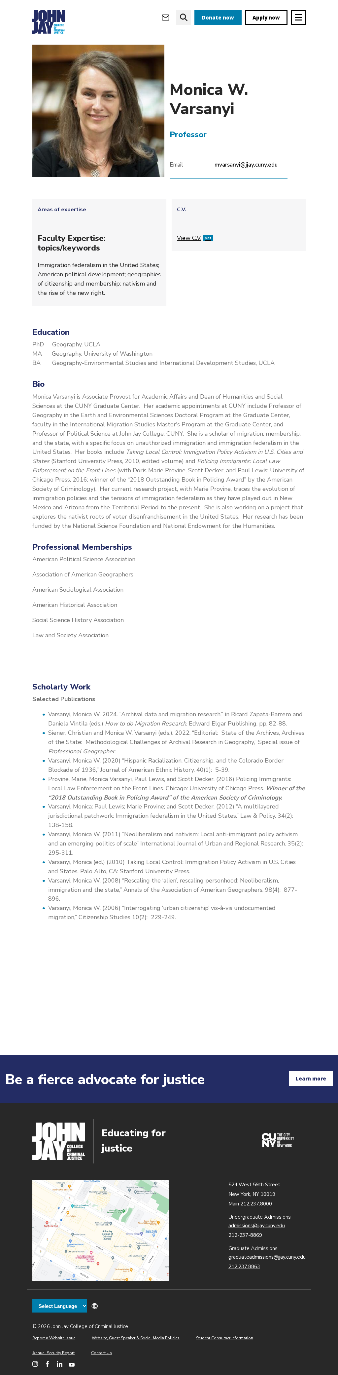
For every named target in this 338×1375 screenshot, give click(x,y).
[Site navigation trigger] (298, 17)
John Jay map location (100, 1230)
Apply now (266, 17)
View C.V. (194, 238)
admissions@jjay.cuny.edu (256, 1225)
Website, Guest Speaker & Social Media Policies (136, 1338)
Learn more (311, 1078)
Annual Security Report (53, 1352)
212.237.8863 (244, 1266)
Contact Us (101, 1352)
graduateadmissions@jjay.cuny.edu (267, 1257)
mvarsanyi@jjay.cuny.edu (246, 165)
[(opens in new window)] (278, 1145)
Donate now (218, 17)
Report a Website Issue (53, 1338)
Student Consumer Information (224, 1338)
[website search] (183, 17)
